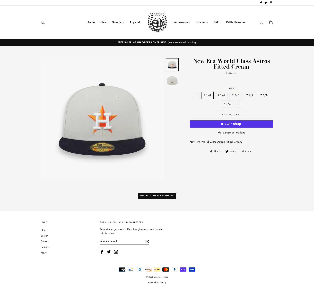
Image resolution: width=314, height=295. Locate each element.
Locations (201, 22)
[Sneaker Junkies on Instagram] (116, 252)
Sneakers (118, 22)
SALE (216, 22)
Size (231, 88)
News (44, 252)
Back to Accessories (159, 195)
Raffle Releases (235, 22)
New (103, 22)
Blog (43, 230)
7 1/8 (207, 95)
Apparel (135, 22)
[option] (157, 42)
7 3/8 (235, 95)
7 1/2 (249, 95)
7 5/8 (264, 95)
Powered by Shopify (157, 282)
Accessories (182, 22)
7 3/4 (227, 104)
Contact (45, 241)
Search (44, 235)
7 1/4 (221, 95)
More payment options (231, 132)
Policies (45, 247)
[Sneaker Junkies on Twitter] (109, 252)
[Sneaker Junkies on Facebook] (102, 252)
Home (91, 22)
